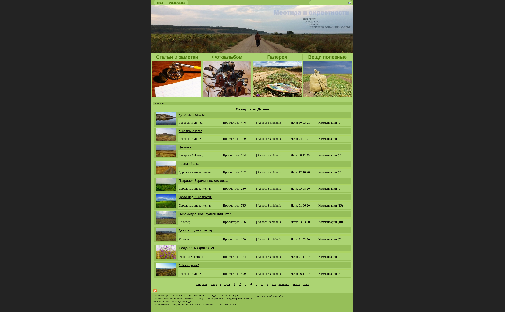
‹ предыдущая (220, 284)
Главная (158, 103)
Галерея (277, 57)
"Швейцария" (189, 265)
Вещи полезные (327, 57)
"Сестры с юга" (190, 131)
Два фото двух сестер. (197, 230)
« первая (201, 284)
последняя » (301, 284)
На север (184, 222)
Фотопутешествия (191, 256)
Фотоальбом (227, 57)
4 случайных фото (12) (196, 248)
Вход (160, 2)
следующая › (280, 284)
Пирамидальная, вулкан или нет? (205, 214)
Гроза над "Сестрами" (195, 197)
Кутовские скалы (192, 115)
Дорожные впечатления (195, 172)
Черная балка (189, 164)
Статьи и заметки (177, 57)
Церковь (185, 147)
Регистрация (177, 2)
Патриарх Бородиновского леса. (203, 181)
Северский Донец (191, 122)
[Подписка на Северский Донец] (155, 291)
